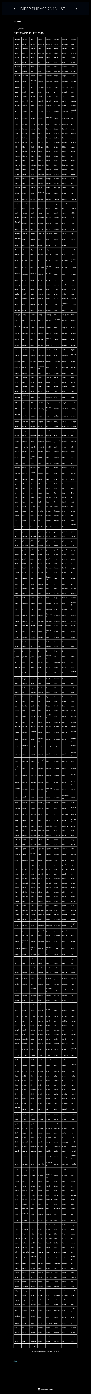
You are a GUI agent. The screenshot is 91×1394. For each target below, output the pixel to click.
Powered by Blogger (47, 1389)
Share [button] (15, 1361)
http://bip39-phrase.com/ (51, 1351)
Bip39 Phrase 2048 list (42, 8)
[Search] (76, 8)
